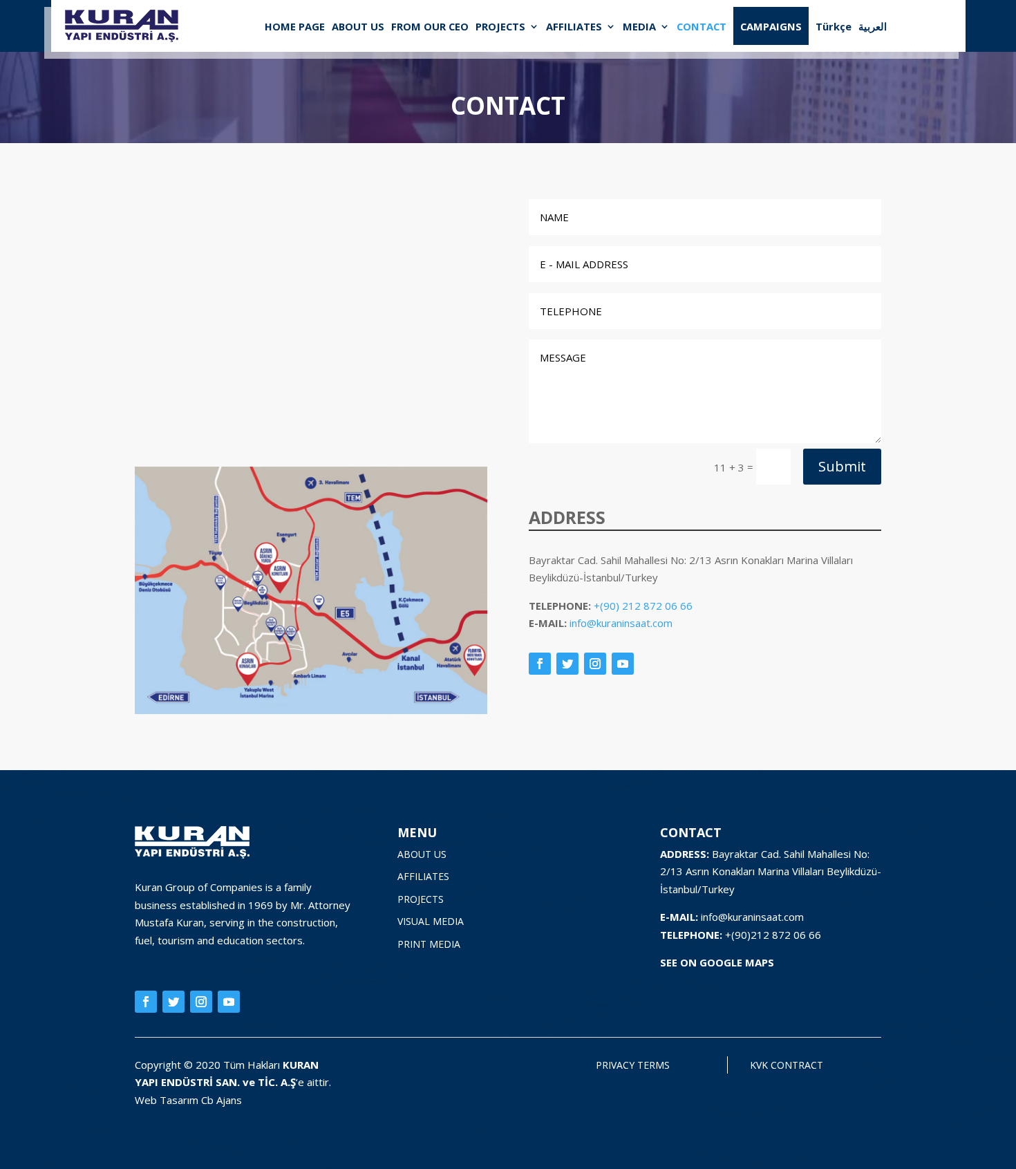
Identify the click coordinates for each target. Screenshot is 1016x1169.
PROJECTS (500, 26)
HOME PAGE (295, 26)
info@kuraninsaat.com (621, 623)
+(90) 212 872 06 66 (643, 605)
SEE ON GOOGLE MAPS (717, 962)
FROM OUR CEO (430, 26)
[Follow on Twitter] (567, 664)
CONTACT (701, 26)
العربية (872, 26)
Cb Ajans (221, 1100)
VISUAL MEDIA (430, 921)
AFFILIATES (574, 26)
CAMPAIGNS (771, 26)
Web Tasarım (168, 1100)
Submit (842, 466)
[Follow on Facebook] (540, 664)
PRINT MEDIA (428, 944)
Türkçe (834, 26)
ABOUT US (358, 26)
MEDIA (639, 26)
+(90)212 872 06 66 (773, 935)
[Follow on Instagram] (595, 664)
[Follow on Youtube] (623, 664)
